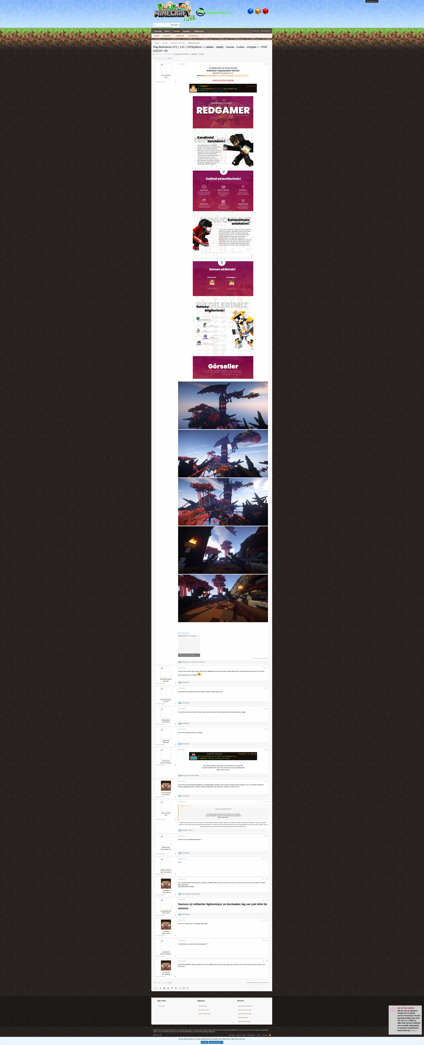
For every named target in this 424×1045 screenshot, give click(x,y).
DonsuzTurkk (158, 54)
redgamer (194, 54)
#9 (267, 836)
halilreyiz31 (166, 761)
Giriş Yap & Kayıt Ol (372, 1)
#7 (267, 781)
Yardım (259, 1035)
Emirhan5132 (166, 793)
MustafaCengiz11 (166, 679)
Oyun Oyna (161, 1006)
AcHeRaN (166, 890)
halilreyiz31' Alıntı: (184, 806)
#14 (267, 940)
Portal (167, 31)
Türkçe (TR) (158, 1035)
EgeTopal (166, 740)
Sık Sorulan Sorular (204, 1010)
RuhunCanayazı (166, 699)
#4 (267, 708)
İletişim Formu (175, 1031)
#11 (267, 879)
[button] (170, 31)
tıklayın (414, 1030)
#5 (267, 729)
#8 (267, 801)
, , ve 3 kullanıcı (193, 662)
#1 (267, 64)
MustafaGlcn (166, 720)
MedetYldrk (166, 847)
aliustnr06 (166, 972)
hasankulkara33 (166, 911)
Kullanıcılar (166, 36)
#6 (267, 749)
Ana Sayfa (158, 31)
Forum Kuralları (203, 1006)
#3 (267, 688)
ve (190, 775)
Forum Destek (160, 1031)
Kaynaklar (186, 31)
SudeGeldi (166, 952)
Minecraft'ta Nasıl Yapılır (245, 1013)
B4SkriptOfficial (166, 870)
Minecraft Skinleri (243, 1017)
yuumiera (166, 931)
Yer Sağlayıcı (195, 1030)
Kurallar (156, 36)
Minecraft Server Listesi (245, 1010)
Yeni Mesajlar (180, 36)
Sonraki (169, 58)
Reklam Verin (199, 31)
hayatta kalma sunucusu (182, 54)
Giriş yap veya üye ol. (242, 75)
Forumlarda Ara (193, 36)
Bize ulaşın (232, 1035)
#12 (267, 899)
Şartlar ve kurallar (241, 1035)
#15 (267, 961)
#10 (267, 859)
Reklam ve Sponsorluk (205, 1013)
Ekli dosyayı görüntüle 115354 (223, 809)
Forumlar (176, 31)
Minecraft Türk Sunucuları (246, 1006)
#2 (267, 668)
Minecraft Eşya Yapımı (245, 1021)
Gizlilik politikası (251, 1035)
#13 (267, 920)
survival (201, 54)
